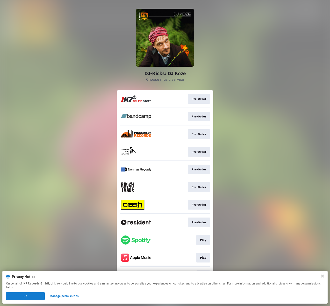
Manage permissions (64, 296)
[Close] (322, 276)
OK (25, 296)
